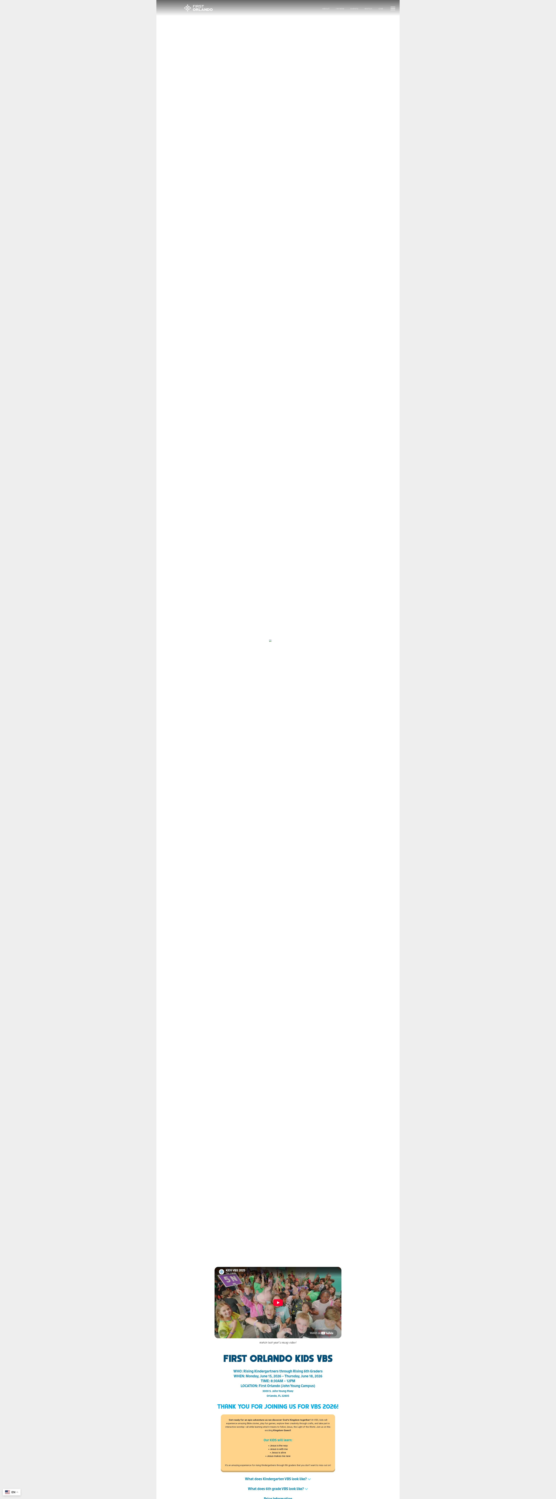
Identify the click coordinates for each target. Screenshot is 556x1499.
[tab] (278, 1482)
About (326, 9)
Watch (368, 9)
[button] (278, 1482)
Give (380, 9)
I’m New (340, 9)
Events (354, 9)
